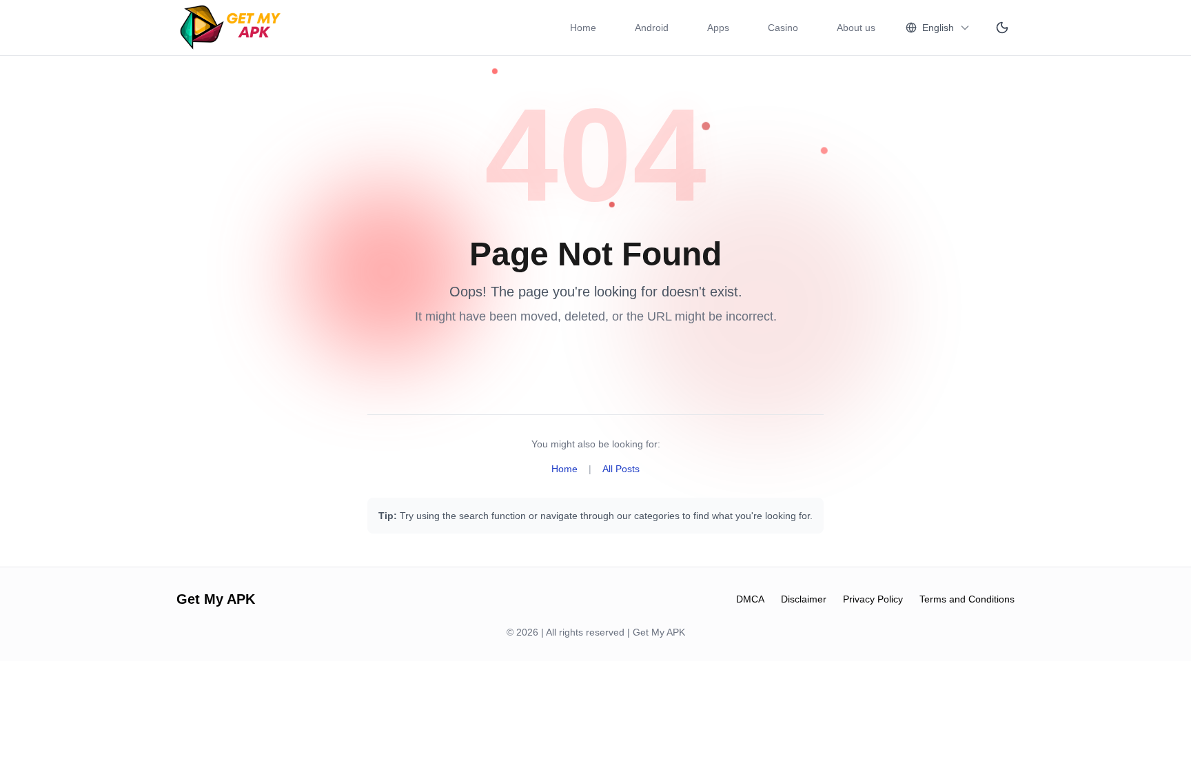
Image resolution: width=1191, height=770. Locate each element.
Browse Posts (659, 364)
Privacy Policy (873, 599)
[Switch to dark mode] (1002, 27)
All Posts (621, 468)
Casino (783, 27)
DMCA (750, 599)
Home (583, 27)
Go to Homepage (540, 364)
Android (652, 27)
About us (856, 27)
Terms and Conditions (967, 599)
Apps (718, 27)
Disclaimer (803, 599)
